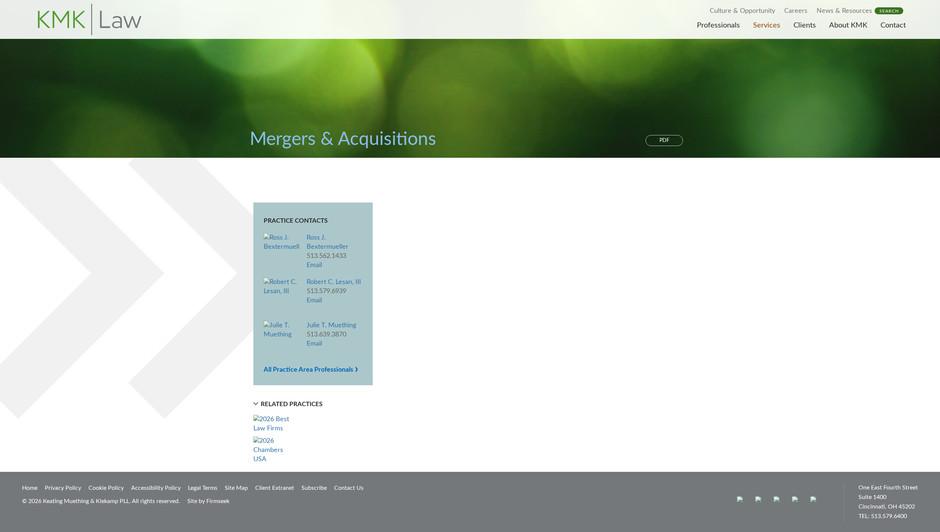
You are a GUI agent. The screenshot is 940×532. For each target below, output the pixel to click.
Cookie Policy (106, 488)
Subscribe (314, 488)
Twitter (796, 501)
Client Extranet (274, 488)
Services (766, 25)
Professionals (718, 25)
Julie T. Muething (331, 325)
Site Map (236, 488)
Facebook (759, 501)
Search (889, 11)
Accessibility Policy (156, 488)
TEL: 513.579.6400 (882, 516)
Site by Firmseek (208, 501)
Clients (804, 25)
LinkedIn (778, 501)
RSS (815, 501)
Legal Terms (202, 488)
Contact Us (349, 488)
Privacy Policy (63, 488)
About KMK (848, 25)
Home (29, 488)
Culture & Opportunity (742, 11)
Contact (893, 25)
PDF (664, 140)
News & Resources (844, 11)
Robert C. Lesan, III (334, 282)
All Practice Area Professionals (311, 370)
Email (314, 265)
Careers (795, 11)
